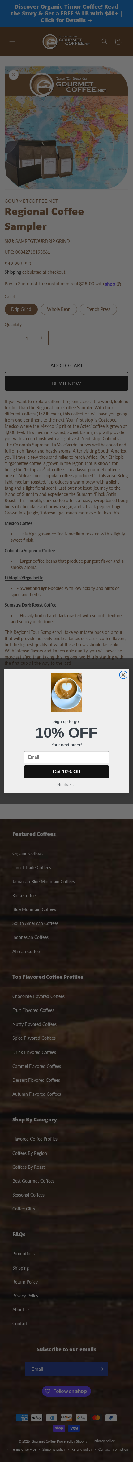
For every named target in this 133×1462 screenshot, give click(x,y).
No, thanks (66, 784)
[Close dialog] (123, 675)
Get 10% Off (66, 771)
